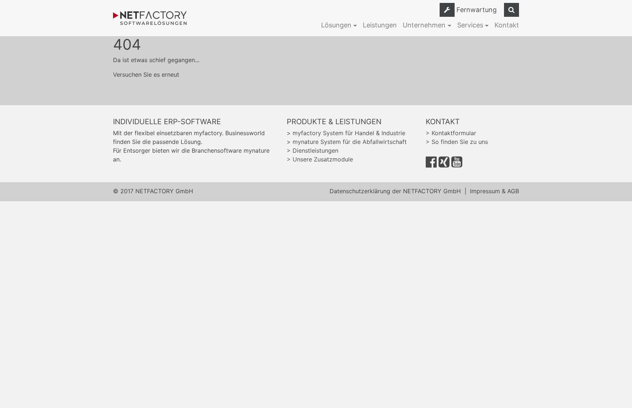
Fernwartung (476, 10)
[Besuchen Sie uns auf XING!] (444, 164)
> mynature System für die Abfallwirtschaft (347, 141)
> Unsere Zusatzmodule (320, 159)
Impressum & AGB (494, 191)
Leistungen (380, 25)
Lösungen (336, 25)
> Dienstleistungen (312, 150)
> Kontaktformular (451, 133)
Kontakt (506, 25)
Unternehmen (424, 25)
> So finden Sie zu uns (457, 141)
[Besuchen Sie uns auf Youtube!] (456, 164)
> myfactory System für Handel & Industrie (346, 133)
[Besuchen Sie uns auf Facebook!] (431, 164)
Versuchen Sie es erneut (146, 74)
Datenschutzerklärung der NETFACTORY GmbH (395, 191)
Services (470, 25)
